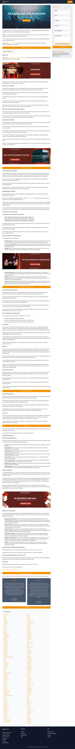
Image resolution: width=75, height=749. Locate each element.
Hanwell (18, 569)
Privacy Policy (50, 731)
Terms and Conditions (51, 733)
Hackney (28, 631)
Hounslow (6, 648)
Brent (5, 660)
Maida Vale (6, 676)
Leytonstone (29, 670)
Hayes (5, 630)
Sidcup (28, 707)
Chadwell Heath (30, 710)
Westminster (6, 709)
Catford (28, 673)
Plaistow (28, 682)
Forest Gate (29, 679)
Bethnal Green (30, 633)
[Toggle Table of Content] (13, 52)
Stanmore (5, 649)
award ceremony (30, 198)
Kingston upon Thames (8, 695)
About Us (23, 731)
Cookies (49, 735)
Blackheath (29, 677)
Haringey (5, 714)
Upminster (29, 723)
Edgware (5, 655)
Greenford (4, 569)
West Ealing (6, 623)
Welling (28, 703)
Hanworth (5, 674)
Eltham (28, 700)
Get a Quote (25, 20)
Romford (28, 717)
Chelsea (5, 688)
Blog (22, 736)
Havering (29, 719)
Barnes (5, 669)
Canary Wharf (29, 652)
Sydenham (29, 665)
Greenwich (29, 668)
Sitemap (49, 736)
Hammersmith (6, 663)
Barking (28, 698)
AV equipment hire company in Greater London (17, 57)
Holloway (5, 707)
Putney (5, 684)
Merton (28, 614)
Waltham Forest (30, 658)
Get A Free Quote (26, 607)
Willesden (6, 651)
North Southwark (7, 721)
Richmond (6, 662)
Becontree (29, 705)
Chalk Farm (6, 686)
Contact (70, 1)
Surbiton (5, 711)
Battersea (5, 700)
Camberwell (29, 626)
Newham (28, 686)
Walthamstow (29, 666)
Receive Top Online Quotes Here (26, 390)
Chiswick (5, 653)
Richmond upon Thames (8, 656)
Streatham (29, 628)
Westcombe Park (30, 684)
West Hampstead (7, 672)
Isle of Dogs (29, 659)
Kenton (5, 632)
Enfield (28, 644)
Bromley (28, 645)
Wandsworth (6, 693)
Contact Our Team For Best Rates (26, 167)
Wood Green (6, 718)
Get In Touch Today (26, 47)
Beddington (29, 661)
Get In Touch (62, 47)
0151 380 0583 (5, 742)
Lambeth (28, 617)
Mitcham (28, 630)
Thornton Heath (30, 647)
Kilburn (5, 670)
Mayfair (5, 697)
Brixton (28, 619)
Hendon (5, 658)
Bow (28, 640)
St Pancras (6, 702)
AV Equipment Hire (12, 43)
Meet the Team (24, 735)
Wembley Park (6, 635)
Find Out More (26, 425)
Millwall (28, 654)
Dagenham (29, 712)
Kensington (6, 677)
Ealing (11, 569)
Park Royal (6, 637)
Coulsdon (29, 693)
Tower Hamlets (30, 642)
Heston (5, 639)
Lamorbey (29, 709)
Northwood (6, 642)
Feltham (5, 667)
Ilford (28, 696)
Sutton (28, 649)
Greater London (30, 689)
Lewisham (29, 672)
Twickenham (6, 665)
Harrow (8, 569)
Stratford (28, 663)
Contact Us (23, 733)
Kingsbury (6, 646)
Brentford (5, 644)
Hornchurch (29, 721)
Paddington (6, 683)
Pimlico (5, 704)
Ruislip (5, 625)
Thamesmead (29, 702)
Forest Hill (29, 656)
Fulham (5, 679)
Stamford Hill (29, 621)
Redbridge (29, 691)
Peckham (29, 637)
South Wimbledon (7, 720)
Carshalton (29, 651)
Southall (14, 569)
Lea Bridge (29, 635)
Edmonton (29, 638)
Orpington (29, 714)
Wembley (5, 628)
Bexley (28, 716)
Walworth (29, 624)
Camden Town (6, 690)
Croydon (28, 675)
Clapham (5, 716)
